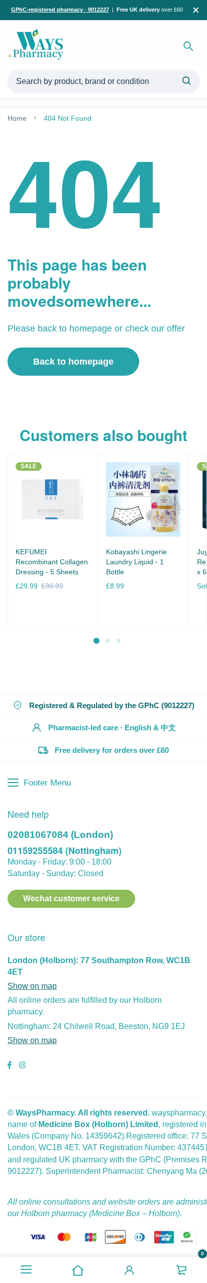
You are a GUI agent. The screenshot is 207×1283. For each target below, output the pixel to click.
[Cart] (181, 1270)
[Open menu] (26, 1270)
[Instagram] (22, 1066)
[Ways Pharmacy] (38, 46)
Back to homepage (73, 362)
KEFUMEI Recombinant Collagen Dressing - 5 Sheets (52, 562)
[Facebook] (10, 1066)
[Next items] (196, 549)
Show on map (32, 986)
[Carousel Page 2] (107, 640)
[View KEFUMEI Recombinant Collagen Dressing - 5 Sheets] (52, 499)
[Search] (188, 46)
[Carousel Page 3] (118, 640)
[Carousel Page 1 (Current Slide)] (96, 641)
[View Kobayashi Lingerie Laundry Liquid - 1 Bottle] (143, 499)
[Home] (78, 1270)
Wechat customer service (71, 898)
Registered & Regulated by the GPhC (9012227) (111, 705)
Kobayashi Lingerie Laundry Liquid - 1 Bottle (136, 562)
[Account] (129, 1270)
